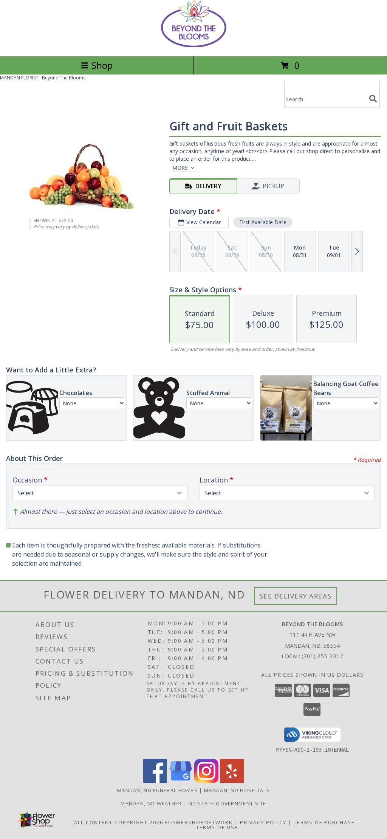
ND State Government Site (227, 803)
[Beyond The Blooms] (194, 45)
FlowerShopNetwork (199, 822)
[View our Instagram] (206, 781)
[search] (373, 99)
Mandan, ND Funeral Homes (157, 790)
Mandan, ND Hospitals (237, 790)
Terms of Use (217, 827)
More (180, 167)
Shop (102, 65)
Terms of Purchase (324, 822)
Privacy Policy (263, 822)
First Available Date (262, 222)
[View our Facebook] (155, 781)
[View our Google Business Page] (181, 781)
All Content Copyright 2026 (118, 822)
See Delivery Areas (296, 596)
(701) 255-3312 (322, 656)
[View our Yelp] (232, 781)
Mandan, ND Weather (151, 803)
